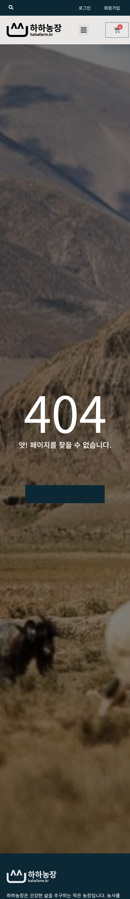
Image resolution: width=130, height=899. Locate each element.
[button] (84, 30)
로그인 (85, 8)
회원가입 (112, 8)
